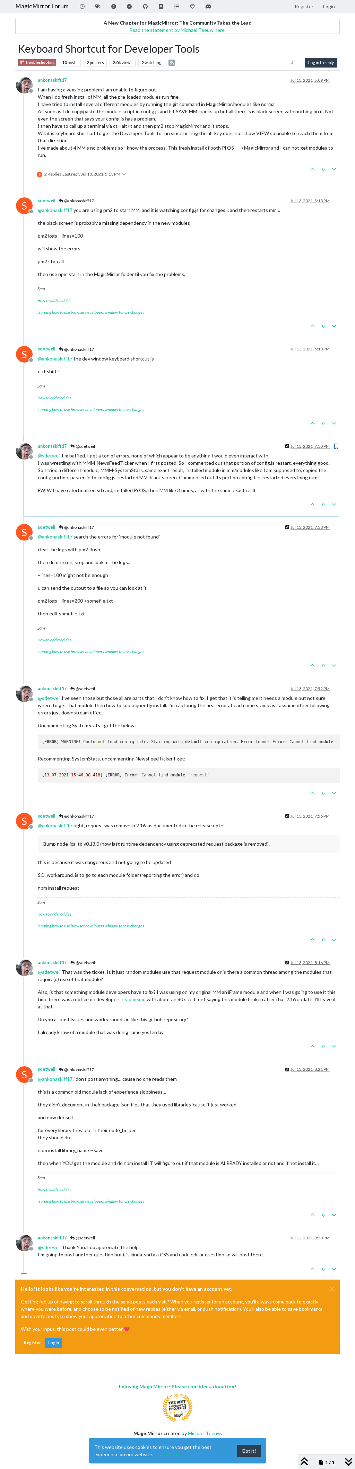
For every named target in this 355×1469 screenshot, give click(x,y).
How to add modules (54, 300)
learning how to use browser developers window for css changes (90, 312)
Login (53, 1342)
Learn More (167, 1454)
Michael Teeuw (204, 1433)
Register (32, 1342)
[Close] (332, 1289)
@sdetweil (85, 446)
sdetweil (46, 200)
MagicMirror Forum (42, 6)
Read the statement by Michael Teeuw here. (177, 30)
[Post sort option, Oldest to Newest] (294, 63)
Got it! (249, 1451)
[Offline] (27, 84)
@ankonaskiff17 (78, 200)
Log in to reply (321, 62)
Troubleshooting (39, 62)
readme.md (134, 999)
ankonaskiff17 (52, 80)
